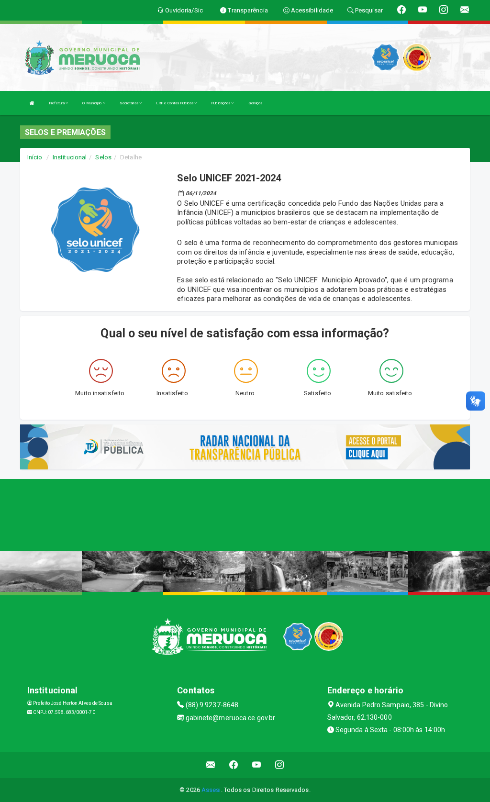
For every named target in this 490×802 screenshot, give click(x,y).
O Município (92, 103)
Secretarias (129, 103)
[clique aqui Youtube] (256, 765)
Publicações (221, 103)
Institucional (70, 157)
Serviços (255, 103)
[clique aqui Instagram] (279, 765)
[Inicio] (32, 103)
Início (35, 157)
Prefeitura (57, 103)
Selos (103, 157)
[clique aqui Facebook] (233, 765)
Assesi (211, 789)
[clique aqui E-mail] (210, 765)
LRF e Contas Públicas (175, 103)
